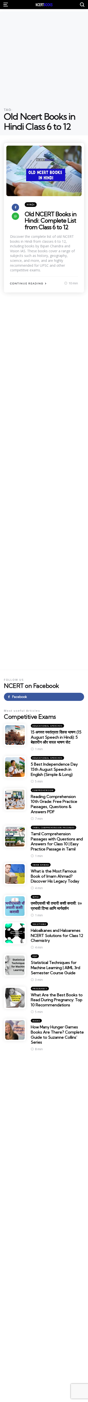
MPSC (36, 897)
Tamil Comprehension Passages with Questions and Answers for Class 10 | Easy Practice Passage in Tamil (57, 841)
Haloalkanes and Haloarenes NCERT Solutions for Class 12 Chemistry (57, 935)
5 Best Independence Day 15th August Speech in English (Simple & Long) (54, 769)
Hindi (31, 204)
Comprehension (43, 790)
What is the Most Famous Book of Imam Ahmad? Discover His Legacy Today (55, 876)
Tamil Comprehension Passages (54, 827)
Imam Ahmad (41, 864)
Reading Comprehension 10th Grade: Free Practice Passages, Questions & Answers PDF (54, 804)
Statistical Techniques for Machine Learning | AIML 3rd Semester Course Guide (55, 967)
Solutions (39, 924)
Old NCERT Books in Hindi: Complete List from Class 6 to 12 (51, 220)
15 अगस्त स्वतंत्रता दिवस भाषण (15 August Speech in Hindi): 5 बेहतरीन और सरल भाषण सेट (56, 737)
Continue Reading (27, 283)
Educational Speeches (47, 725)
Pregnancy (40, 988)
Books (36, 1020)
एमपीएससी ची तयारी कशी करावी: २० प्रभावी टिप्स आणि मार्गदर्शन (56, 906)
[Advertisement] (44, 56)
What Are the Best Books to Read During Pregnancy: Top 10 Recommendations (57, 1000)
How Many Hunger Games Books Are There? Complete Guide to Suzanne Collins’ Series (57, 1034)
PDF (35, 956)
